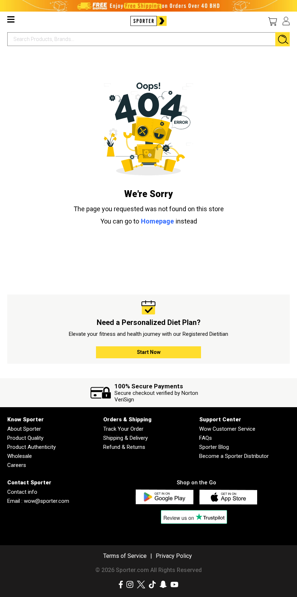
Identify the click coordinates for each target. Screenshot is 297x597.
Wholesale (19, 456)
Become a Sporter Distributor (234, 456)
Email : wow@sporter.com (38, 501)
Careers (16, 465)
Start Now (148, 352)
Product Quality (25, 438)
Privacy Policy (174, 555)
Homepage (157, 221)
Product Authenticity (31, 447)
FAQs (205, 438)
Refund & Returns (124, 447)
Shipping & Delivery (125, 438)
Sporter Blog (214, 447)
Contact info (22, 492)
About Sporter (24, 429)
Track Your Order (123, 429)
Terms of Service (125, 555)
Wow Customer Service (227, 429)
